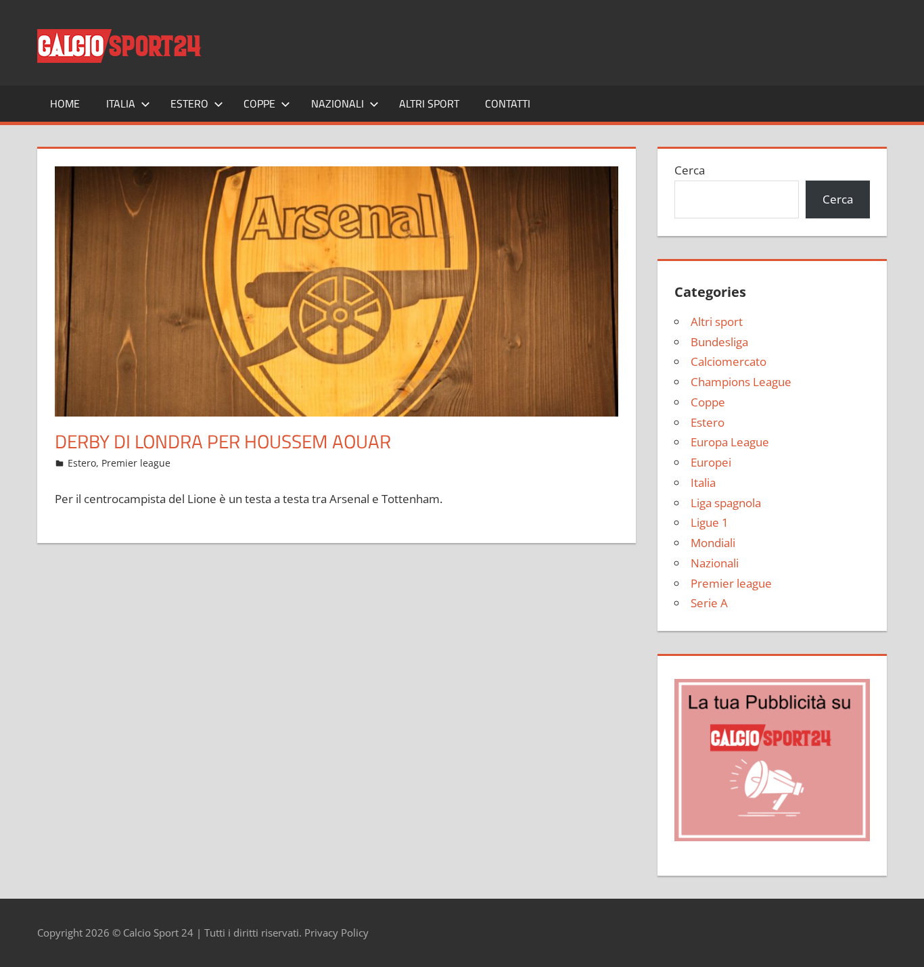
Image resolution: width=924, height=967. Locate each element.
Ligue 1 (710, 522)
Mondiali (713, 542)
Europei (711, 462)
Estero (189, 103)
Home (65, 103)
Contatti (507, 103)
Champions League (741, 382)
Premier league (135, 462)
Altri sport (429, 103)
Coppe (259, 103)
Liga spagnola (726, 503)
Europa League (730, 442)
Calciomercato (728, 361)
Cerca (689, 170)
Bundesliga (719, 342)
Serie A (709, 603)
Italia (120, 103)
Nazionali (337, 103)
